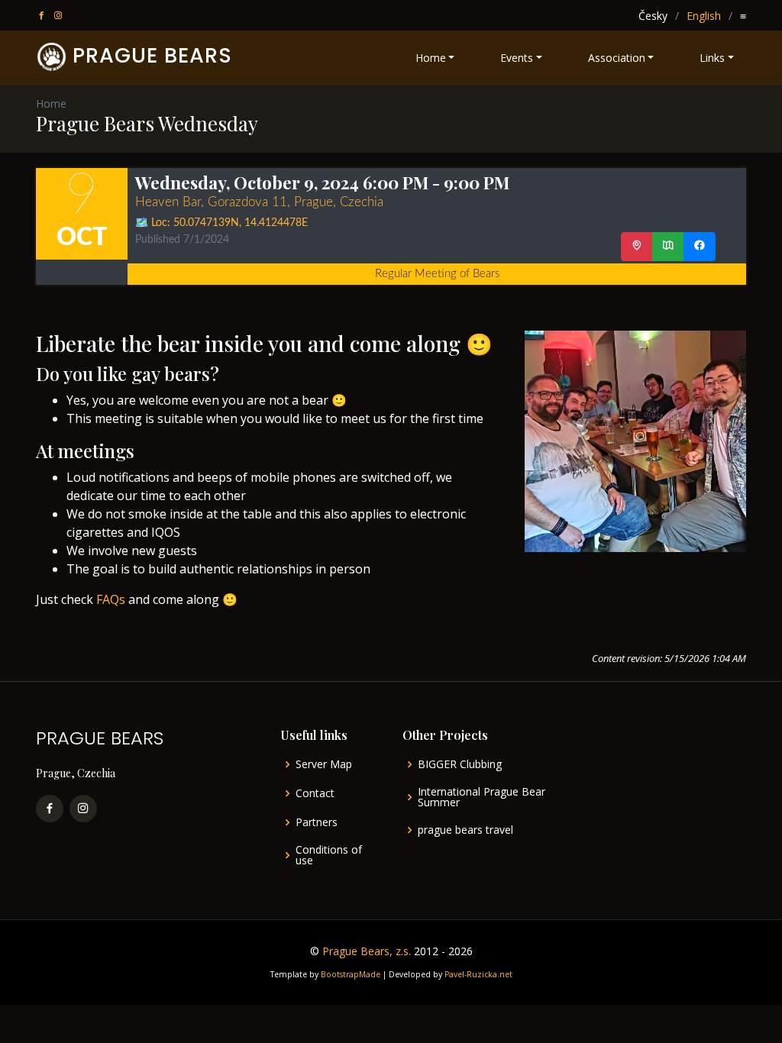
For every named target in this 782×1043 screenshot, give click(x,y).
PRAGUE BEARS (152, 55)
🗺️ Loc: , (221, 223)
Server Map (324, 764)
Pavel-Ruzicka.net (478, 974)
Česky (652, 15)
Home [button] (430, 57)
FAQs (110, 599)
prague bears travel (465, 830)
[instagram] (59, 15)
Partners (317, 822)
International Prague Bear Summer (481, 797)
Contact (315, 793)
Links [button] (712, 57)
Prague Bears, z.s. (366, 951)
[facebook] (43, 15)
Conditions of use (329, 855)
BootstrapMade (350, 974)
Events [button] (516, 57)
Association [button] (616, 57)
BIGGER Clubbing (460, 764)
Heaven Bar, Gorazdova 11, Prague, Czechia (259, 201)
